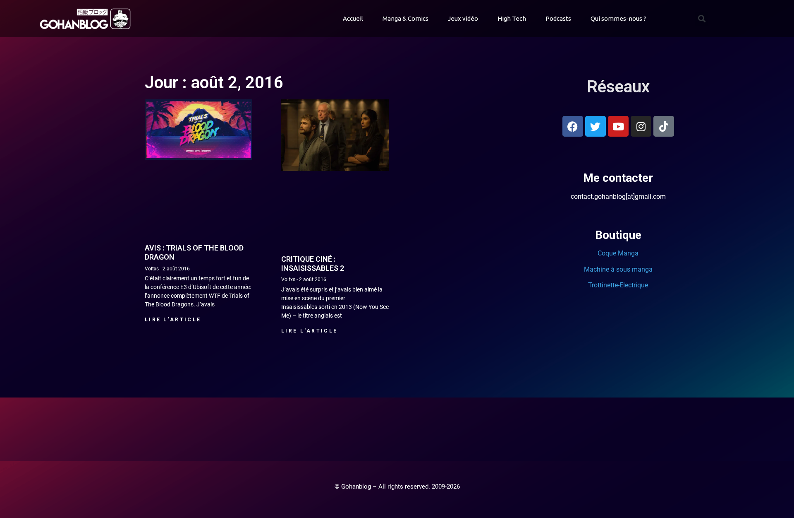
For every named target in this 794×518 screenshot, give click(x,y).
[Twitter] (595, 126)
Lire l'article (173, 320)
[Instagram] (641, 126)
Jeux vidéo (463, 18)
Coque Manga (618, 253)
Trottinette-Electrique (618, 285)
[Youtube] (618, 126)
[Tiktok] (663, 126)
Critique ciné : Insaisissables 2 (312, 263)
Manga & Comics (405, 18)
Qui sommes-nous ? (618, 18)
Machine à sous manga (618, 269)
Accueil (353, 18)
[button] (701, 19)
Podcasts (558, 18)
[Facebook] (572, 126)
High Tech (511, 18)
